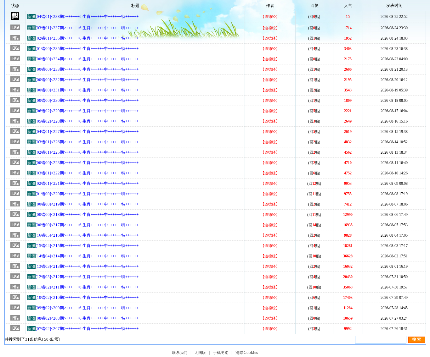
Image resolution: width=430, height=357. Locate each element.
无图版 (200, 352)
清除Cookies (246, 352)
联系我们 (179, 352)
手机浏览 (220, 352)
